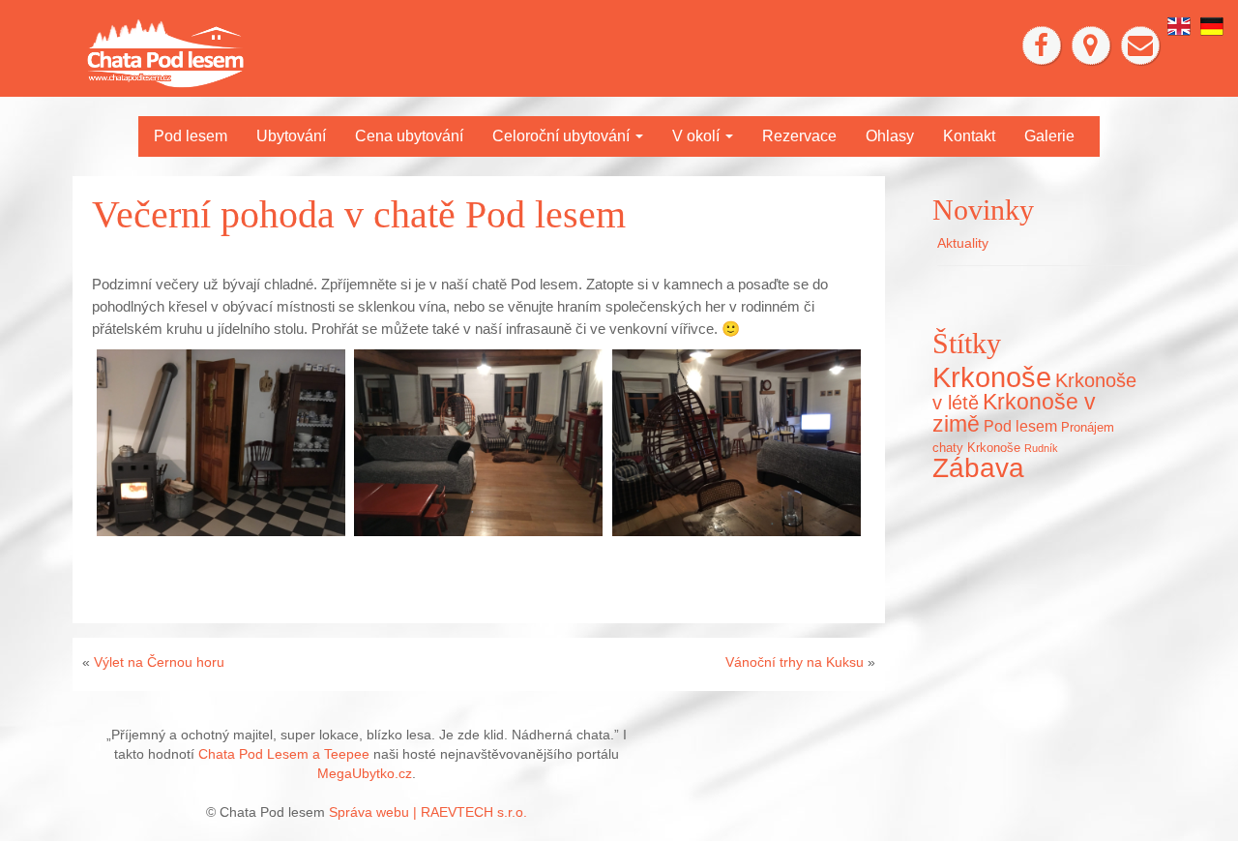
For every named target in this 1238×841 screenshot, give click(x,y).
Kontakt (969, 136)
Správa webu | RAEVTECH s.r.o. (428, 812)
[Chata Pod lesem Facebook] (1041, 45)
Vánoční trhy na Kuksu (794, 662)
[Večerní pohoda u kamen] (736, 442)
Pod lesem (190, 136)
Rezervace (799, 136)
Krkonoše (991, 377)
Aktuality (962, 243)
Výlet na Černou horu (159, 662)
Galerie (1049, 136)
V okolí (697, 136)
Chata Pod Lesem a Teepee (283, 754)
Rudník (1041, 448)
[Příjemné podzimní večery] (478, 442)
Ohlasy (890, 136)
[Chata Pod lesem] (165, 52)
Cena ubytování (409, 136)
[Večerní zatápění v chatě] (221, 442)
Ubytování (291, 136)
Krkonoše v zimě (1014, 412)
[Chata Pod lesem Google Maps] (1091, 45)
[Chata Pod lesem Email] (1140, 45)
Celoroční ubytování (563, 136)
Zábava (978, 467)
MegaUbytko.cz (364, 773)
